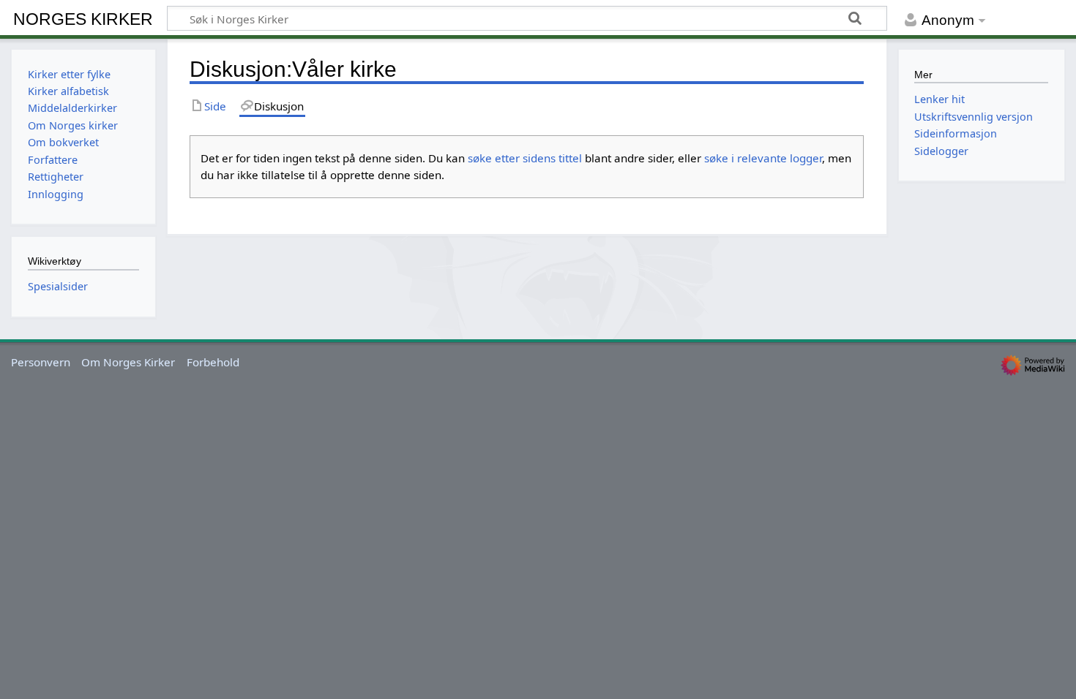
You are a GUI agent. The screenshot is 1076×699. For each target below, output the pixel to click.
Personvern (40, 362)
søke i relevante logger (763, 158)
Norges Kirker (83, 19)
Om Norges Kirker (128, 362)
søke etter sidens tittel (525, 158)
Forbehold (213, 362)
